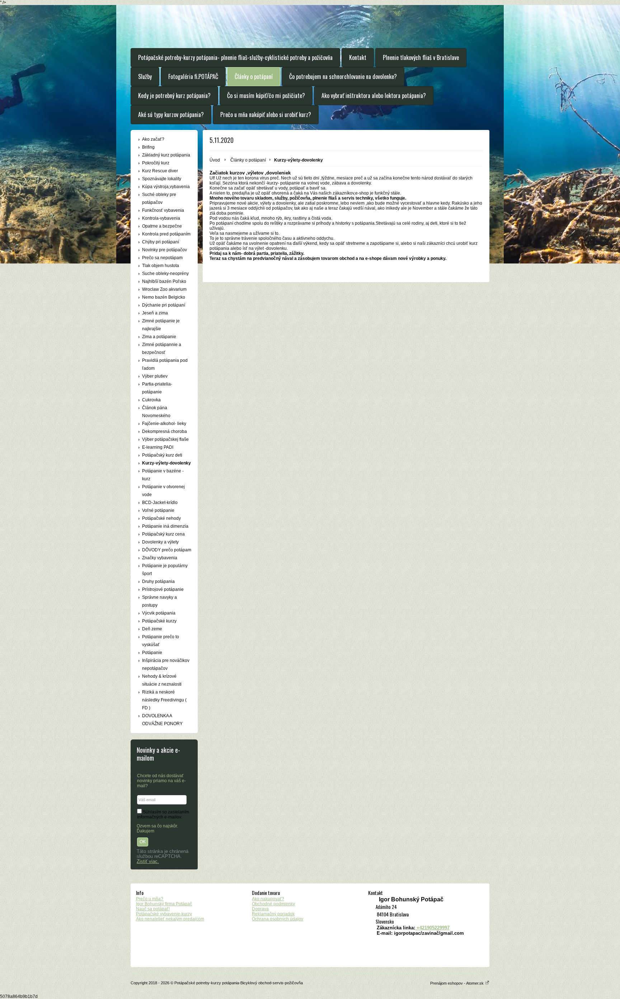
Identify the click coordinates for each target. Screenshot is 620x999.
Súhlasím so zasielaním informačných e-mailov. (163, 814)
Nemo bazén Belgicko (163, 297)
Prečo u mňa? (149, 898)
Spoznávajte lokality (161, 178)
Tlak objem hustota (160, 265)
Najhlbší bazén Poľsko (164, 281)
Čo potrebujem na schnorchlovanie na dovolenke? (343, 76)
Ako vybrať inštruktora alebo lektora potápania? (373, 95)
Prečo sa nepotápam (162, 257)
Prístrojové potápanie (163, 589)
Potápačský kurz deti (162, 455)
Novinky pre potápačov (164, 249)
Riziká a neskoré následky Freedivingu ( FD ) (164, 700)
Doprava (260, 908)
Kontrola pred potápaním (166, 234)
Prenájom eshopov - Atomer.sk (457, 983)
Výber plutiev (155, 376)
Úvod (215, 160)
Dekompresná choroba (164, 431)
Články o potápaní (254, 76)
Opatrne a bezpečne (162, 226)
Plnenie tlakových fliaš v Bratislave (421, 57)
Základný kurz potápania (166, 155)
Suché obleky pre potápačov (159, 198)
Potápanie (152, 652)
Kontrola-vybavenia (161, 218)
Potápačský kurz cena (163, 534)
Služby (145, 76)
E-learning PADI (157, 447)
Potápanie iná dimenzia (165, 526)
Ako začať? (153, 139)
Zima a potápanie (159, 336)
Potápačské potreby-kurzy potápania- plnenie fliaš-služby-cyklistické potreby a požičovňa (235, 57)
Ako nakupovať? (268, 898)
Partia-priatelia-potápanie (157, 388)
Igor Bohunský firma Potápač (164, 903)
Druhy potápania (158, 581)
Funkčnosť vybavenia (163, 210)
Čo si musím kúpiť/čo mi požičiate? (266, 95)
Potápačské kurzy (159, 621)
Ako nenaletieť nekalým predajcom (170, 918)
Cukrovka (151, 399)
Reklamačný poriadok (273, 913)
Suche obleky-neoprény (165, 273)
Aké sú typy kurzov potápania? (171, 114)
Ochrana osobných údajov (277, 918)
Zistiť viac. (148, 861)
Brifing (148, 147)
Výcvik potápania (158, 613)
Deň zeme (152, 628)
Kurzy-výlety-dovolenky (166, 463)
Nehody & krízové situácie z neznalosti (162, 680)
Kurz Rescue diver (160, 170)
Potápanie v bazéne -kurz (163, 474)
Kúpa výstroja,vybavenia (166, 186)
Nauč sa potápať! (153, 908)
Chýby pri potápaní (160, 241)
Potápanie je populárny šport (165, 569)
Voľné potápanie (158, 510)
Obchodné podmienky (273, 903)
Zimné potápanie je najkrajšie (161, 324)
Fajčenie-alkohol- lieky (164, 423)
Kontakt (357, 57)
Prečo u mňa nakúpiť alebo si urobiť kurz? (265, 114)
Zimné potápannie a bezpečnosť (161, 348)
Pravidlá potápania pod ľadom (165, 364)
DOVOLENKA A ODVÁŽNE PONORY (162, 719)
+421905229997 (432, 927)
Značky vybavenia (159, 557)
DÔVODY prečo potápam (166, 549)
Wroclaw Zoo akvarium (164, 289)
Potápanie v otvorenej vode (163, 490)
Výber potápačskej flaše (165, 439)
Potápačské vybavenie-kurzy (164, 913)
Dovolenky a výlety (160, 542)
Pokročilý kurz (155, 162)
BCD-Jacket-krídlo (160, 502)
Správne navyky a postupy (159, 601)
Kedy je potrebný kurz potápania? (174, 95)
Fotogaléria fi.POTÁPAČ (193, 76)
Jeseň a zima (155, 313)
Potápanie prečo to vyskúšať (160, 640)
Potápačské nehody (161, 518)
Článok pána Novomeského (156, 411)
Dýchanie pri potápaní (163, 305)
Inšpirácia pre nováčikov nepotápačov (165, 664)
